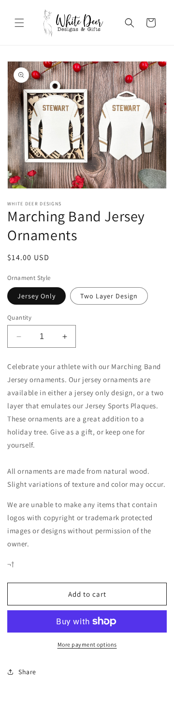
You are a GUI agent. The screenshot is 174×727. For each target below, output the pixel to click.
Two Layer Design (109, 296)
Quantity (19, 317)
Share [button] (27, 671)
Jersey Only (36, 296)
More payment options (87, 644)
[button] (19, 22)
